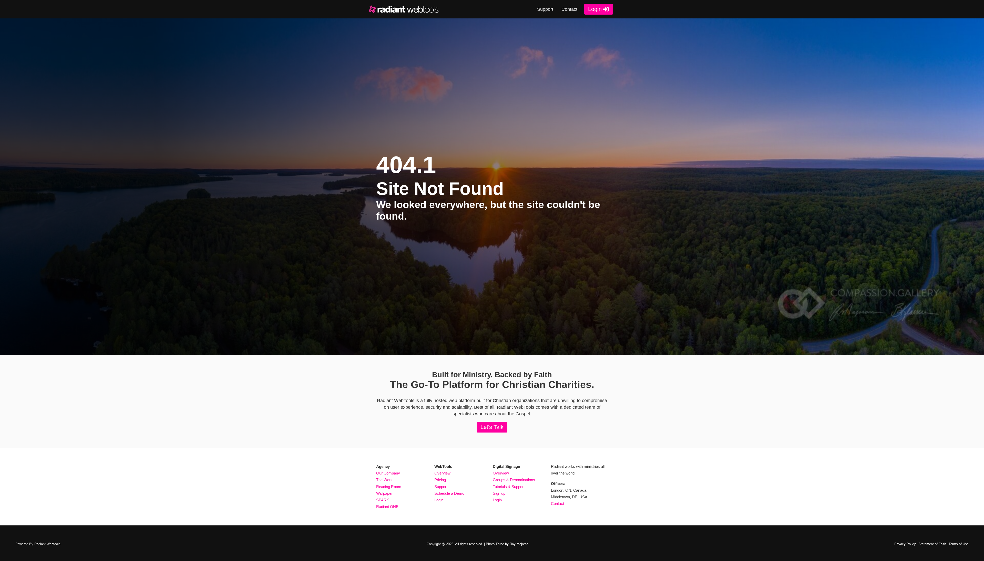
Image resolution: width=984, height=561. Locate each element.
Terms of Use (959, 544)
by (512, 544)
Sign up (499, 493)
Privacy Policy (905, 544)
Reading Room (388, 487)
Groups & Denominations (514, 480)
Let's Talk (492, 427)
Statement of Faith (932, 544)
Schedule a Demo (449, 493)
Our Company (388, 473)
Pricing (440, 480)
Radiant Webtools (47, 544)
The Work (384, 480)
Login (595, 9)
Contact (569, 9)
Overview (442, 473)
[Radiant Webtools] (406, 9)
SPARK (382, 500)
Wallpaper (384, 493)
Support (545, 9)
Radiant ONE (387, 507)
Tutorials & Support (509, 487)
